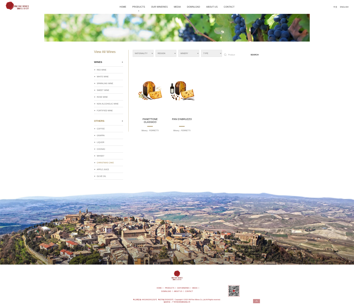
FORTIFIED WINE (105, 110)
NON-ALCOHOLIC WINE (108, 104)
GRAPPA (101, 135)
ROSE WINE (102, 97)
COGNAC (101, 149)
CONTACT (229, 7)
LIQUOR (100, 142)
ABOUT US (212, 7)
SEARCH (255, 55)
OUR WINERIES (159, 7)
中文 (335, 7)
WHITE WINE (103, 76)
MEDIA (177, 7)
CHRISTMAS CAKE (105, 163)
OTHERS (99, 121)
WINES (98, 62)
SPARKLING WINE (105, 83)
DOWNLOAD (193, 7)
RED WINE (101, 70)
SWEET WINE (103, 90)
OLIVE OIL (101, 176)
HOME (123, 7)
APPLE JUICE (103, 169)
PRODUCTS (138, 7)
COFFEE (101, 129)
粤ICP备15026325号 (166, 300)
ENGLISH (344, 7)
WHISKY (100, 156)
